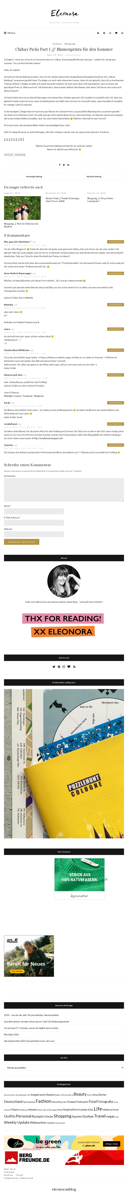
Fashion (57, 44)
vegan (110, 1116)
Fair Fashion (29, 1101)
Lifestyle (9, 1172)
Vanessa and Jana (13, 375)
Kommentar (10, 476)
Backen (50, 1094)
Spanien (77, 1116)
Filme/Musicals (59, 1102)
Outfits (10, 1116)
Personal (23, 1116)
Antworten (115, 242)
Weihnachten (38, 1122)
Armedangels (21, 1095)
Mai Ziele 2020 (11, 1034)
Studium (88, 1116)
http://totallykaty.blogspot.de (48, 438)
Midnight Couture (12, 396)
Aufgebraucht (38, 1094)
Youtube (51, 1123)
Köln (90, 1109)
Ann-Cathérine (26, 297)
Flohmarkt (82, 1101)
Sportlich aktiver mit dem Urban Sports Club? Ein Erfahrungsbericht (36, 1021)
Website (8, 529)
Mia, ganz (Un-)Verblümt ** (18, 241)
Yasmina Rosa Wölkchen (16, 350)
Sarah (7, 402)
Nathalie (8, 304)
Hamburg (23, 1110)
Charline (8, 445)
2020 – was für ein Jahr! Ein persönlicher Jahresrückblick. (31, 1015)
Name (7, 506)
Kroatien (82, 1109)
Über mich (10, 1169)
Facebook (28, 396)
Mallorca (107, 1109)
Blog (95, 1094)
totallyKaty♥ (10, 424)
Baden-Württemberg (64, 1095)
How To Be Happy (50, 1110)
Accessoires (9, 1095)
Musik (116, 1109)
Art (29, 1095)
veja (117, 1117)
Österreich (60, 1123)
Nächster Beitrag (94, 176)
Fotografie (105, 1101)
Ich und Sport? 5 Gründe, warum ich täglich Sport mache (31, 1028)
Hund (60, 1109)
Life (98, 1109)
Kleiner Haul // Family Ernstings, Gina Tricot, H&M (63, 200)
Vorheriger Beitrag (34, 176)
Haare (15, 1109)
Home (39, 1110)
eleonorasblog (64, 1189)
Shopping (70, 44)
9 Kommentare (73, 55)
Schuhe (48, 1116)
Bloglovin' (39, 396)
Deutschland (13, 1101)
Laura (7, 329)
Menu (11, 33)
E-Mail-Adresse (12, 517)
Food (93, 1101)
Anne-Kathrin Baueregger (18, 273)
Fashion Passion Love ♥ (28, 322)
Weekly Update (17, 1122)
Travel (100, 1115)
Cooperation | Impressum (18, 1178)
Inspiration (70, 1109)
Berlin (89, 1095)
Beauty (80, 1094)
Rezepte (38, 1116)
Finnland (71, 1101)
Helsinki (32, 1109)
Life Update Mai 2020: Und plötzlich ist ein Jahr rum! (29, 1041)
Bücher (102, 1094)
